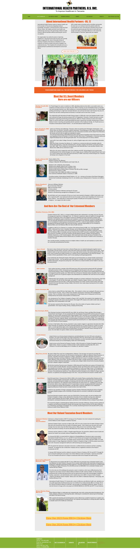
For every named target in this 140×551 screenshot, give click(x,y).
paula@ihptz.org (46, 542)
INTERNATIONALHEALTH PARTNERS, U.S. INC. (70, 8)
